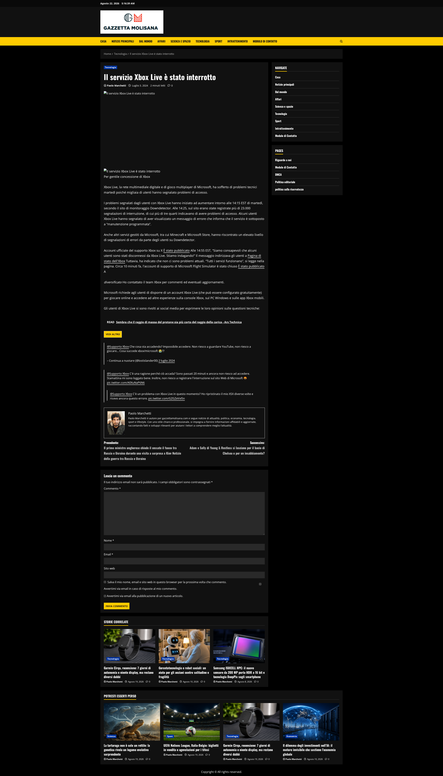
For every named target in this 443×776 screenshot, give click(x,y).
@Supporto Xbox (118, 346)
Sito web (109, 568)
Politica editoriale (285, 182)
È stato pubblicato (176, 250)
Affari (161, 41)
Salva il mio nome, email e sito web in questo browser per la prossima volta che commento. (167, 582)
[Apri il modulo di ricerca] (341, 41)
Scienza (111, 736)
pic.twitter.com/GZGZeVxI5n (166, 398)
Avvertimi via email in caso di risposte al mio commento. (140, 589)
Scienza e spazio (181, 41)
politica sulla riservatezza (289, 189)
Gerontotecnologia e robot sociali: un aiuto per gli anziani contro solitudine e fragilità (184, 672)
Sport (218, 41)
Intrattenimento (237, 41)
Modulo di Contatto (265, 41)
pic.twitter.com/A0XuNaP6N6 (126, 383)
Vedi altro (113, 334)
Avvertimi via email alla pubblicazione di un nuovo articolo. (145, 596)
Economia (292, 736)
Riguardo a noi (283, 160)
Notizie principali (123, 41)
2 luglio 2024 (167, 361)
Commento (112, 488)
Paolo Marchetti (116, 85)
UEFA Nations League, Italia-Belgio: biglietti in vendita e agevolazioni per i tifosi (191, 747)
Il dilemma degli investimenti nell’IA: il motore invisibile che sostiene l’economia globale (309, 749)
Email (108, 554)
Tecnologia (203, 41)
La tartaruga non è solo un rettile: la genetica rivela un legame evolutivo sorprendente (127, 749)
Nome (109, 540)
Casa (103, 41)
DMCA (278, 174)
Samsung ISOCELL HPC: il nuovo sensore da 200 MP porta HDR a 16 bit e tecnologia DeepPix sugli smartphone (239, 672)
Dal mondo (145, 41)
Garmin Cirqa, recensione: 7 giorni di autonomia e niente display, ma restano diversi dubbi (128, 672)
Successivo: (227, 447)
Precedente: (142, 450)
